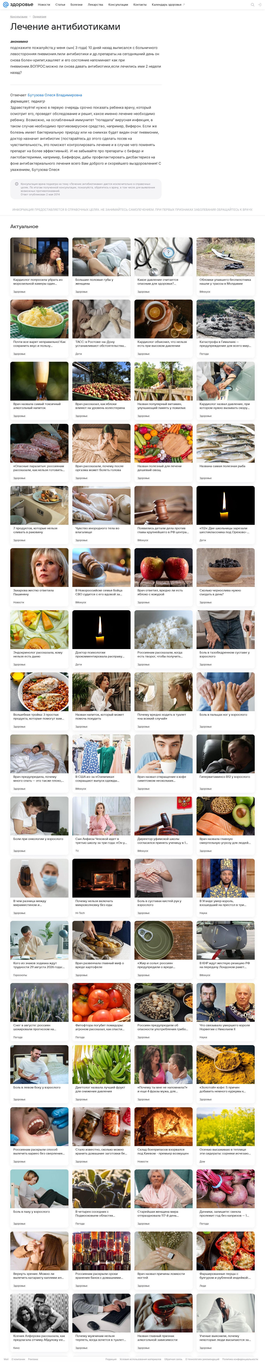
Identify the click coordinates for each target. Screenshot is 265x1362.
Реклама (33, 1359)
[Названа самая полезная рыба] (226, 453)
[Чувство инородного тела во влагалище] (101, 515)
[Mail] (6, 4)
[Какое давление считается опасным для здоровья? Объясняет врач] (163, 266)
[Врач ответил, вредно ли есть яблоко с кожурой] (163, 577)
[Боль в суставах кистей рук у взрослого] (163, 888)
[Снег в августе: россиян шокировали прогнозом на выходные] (39, 1012)
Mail (6, 1359)
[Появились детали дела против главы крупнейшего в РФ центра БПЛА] (163, 515)
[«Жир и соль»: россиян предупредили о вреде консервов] (163, 950)
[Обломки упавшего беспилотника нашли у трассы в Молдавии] (226, 266)
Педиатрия (39, 16)
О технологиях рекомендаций (202, 1359)
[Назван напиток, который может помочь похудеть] (101, 701)
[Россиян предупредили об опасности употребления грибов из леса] (163, 1012)
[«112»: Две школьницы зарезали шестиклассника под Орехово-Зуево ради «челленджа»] (226, 515)
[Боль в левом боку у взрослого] (39, 1074)
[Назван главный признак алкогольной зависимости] (163, 1323)
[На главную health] (21, 4)
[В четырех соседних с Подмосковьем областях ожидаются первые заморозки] (101, 1198)
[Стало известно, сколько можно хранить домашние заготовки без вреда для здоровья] (101, 1136)
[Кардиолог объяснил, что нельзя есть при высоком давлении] (163, 329)
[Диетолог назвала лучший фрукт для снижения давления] (101, 1074)
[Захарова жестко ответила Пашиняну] (39, 577)
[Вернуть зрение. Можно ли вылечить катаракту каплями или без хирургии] (39, 1261)
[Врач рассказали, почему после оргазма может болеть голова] (101, 453)
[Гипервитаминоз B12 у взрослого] (226, 763)
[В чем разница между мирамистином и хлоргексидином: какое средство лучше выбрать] (39, 888)
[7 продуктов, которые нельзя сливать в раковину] (39, 515)
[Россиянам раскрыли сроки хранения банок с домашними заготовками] (101, 1261)
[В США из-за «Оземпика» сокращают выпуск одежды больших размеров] (101, 763)
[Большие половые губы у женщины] (101, 266)
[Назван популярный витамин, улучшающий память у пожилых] (163, 391)
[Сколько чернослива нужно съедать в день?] (226, 577)
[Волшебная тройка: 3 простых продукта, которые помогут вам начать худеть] (39, 701)
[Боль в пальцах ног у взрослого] (226, 701)
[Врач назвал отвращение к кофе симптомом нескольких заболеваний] (163, 763)
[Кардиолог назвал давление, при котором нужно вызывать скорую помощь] (226, 391)
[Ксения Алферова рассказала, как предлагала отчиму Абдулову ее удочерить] (39, 1323)
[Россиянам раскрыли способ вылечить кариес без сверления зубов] (39, 1136)
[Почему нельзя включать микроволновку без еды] (101, 888)
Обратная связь (173, 1359)
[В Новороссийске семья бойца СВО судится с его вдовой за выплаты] (101, 577)
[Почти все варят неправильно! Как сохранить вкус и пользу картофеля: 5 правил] (39, 329)
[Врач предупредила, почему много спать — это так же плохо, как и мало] (39, 763)
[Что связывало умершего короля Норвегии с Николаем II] (226, 1012)
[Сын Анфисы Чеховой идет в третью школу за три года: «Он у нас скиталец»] (101, 826)
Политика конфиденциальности (240, 1359)
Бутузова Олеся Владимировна (55, 95)
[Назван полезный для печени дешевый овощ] (163, 453)
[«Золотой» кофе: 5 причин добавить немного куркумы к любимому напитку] (226, 1074)
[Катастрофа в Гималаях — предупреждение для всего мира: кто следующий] (226, 329)
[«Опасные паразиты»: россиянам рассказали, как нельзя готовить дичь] (39, 453)
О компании (18, 1359)
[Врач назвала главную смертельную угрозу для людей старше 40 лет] (226, 826)
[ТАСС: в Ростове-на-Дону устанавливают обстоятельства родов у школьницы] (101, 329)
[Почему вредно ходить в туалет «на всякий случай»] (163, 701)
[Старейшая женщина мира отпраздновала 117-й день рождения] (163, 1198)
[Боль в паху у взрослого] (39, 1198)
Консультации (18, 16)
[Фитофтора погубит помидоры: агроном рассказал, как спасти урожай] (101, 1012)
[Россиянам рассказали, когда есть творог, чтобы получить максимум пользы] (163, 639)
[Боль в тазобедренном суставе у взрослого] (226, 639)
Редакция (111, 1359)
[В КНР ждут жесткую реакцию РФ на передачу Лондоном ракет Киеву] (226, 950)
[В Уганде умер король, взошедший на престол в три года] (226, 888)
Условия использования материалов (140, 1359)
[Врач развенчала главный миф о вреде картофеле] (101, 950)
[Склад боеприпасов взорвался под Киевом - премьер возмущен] (163, 1136)
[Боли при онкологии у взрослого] (39, 826)
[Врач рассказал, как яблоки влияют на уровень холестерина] (101, 391)
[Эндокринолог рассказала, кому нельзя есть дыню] (39, 639)
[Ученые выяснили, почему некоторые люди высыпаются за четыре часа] (226, 1323)
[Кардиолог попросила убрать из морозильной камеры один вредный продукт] (39, 266)
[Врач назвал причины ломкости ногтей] (163, 1261)
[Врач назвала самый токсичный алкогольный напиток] (39, 391)
